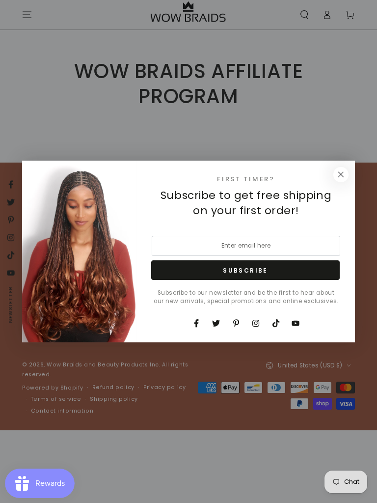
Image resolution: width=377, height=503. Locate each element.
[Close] (340, 175)
